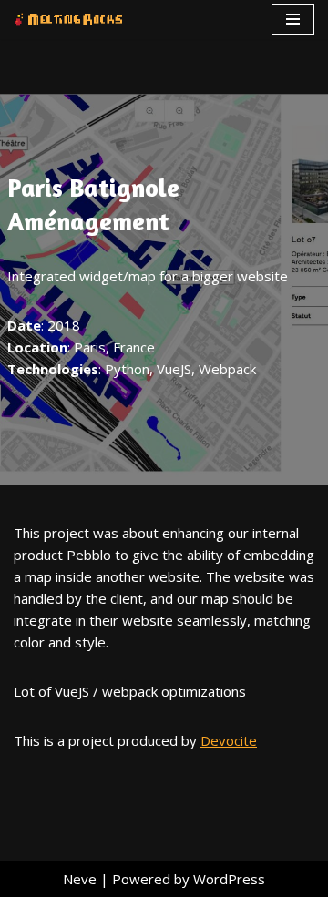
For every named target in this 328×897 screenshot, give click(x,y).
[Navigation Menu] (293, 19)
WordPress (229, 879)
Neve (80, 879)
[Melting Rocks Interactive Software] (68, 19)
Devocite (228, 740)
